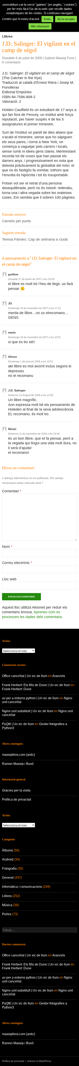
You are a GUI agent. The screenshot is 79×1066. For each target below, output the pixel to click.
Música (7, 905)
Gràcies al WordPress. (39, 1061)
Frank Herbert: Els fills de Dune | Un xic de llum (36, 685)
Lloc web (9, 579)
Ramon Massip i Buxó (18, 763)
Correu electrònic (17, 563)
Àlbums (7, 850)
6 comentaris (11, 62)
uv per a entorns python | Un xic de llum (30, 698)
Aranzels (58, 676)
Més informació (40, 26)
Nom (7, 547)
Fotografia (9, 868)
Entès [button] (47, 19)
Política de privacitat (16, 799)
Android (7, 859)
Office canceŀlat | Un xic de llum (24, 676)
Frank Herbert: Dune (16, 689)
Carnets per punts (16, 217)
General (8, 877)
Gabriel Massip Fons (59, 58)
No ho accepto (66, 19)
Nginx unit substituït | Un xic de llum (27, 711)
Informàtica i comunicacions (22, 886)
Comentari (11, 491)
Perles (6, 914)
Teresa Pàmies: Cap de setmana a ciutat (35, 236)
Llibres (7, 36)
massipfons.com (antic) (18, 754)
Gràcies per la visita (16, 790)
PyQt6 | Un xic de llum (18, 724)
